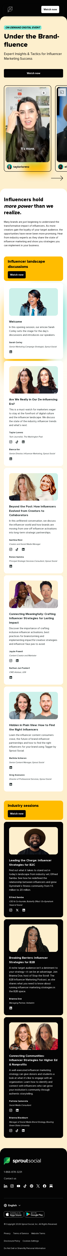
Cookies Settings (31, 1241)
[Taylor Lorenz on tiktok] (17, 442)
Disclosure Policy (12, 1241)
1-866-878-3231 (13, 1172)
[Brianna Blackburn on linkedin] (23, 1131)
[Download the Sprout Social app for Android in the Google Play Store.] (34, 1214)
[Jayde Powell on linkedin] (17, 661)
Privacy (7, 1234)
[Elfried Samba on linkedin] (24, 910)
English (12, 1205)
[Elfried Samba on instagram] (11, 910)
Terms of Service (21, 1234)
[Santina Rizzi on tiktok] (17, 549)
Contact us (10, 1178)
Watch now (50, 9)
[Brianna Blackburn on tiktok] (17, 1131)
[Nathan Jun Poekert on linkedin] (11, 677)
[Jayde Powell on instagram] (11, 661)
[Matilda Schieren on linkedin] (11, 767)
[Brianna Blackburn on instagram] (11, 1131)
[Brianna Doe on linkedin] (11, 1008)
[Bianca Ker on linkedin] (11, 459)
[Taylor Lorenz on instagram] (11, 442)
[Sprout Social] (10, 9)
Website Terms (38, 1234)
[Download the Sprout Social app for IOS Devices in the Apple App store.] (13, 1214)
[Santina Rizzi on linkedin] (23, 549)
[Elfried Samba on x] (17, 910)
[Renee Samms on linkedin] (11, 566)
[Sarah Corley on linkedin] (11, 352)
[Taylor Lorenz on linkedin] (23, 442)
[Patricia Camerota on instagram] (11, 1110)
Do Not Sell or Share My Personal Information (25, 1248)
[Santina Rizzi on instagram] (11, 549)
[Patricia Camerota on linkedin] (17, 1110)
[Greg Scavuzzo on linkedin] (11, 784)
